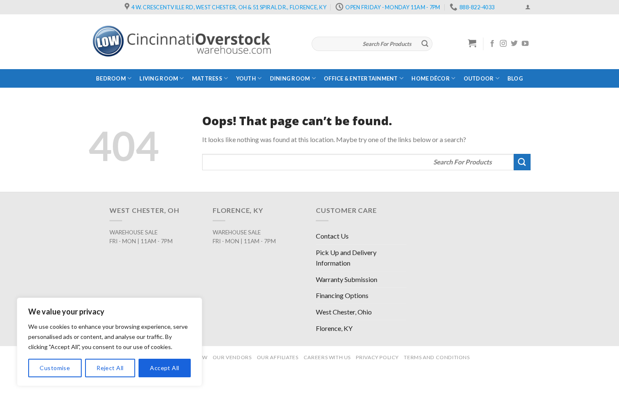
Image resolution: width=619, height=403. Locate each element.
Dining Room (290, 78)
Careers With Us (327, 357)
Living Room (158, 78)
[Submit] (425, 44)
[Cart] (472, 43)
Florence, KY (334, 328)
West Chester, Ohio (344, 312)
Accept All (164, 367)
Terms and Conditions (437, 357)
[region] (109, 342)
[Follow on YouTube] (525, 44)
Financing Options (342, 295)
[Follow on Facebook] (492, 44)
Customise (55, 367)
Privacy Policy (377, 357)
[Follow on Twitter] (514, 44)
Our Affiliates (278, 357)
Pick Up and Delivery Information (346, 257)
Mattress (207, 78)
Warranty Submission (346, 279)
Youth (246, 78)
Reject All (109, 367)
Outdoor (479, 78)
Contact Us (332, 236)
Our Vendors (232, 357)
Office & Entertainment (361, 78)
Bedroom (111, 78)
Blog (515, 78)
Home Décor (430, 78)
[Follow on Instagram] (503, 44)
